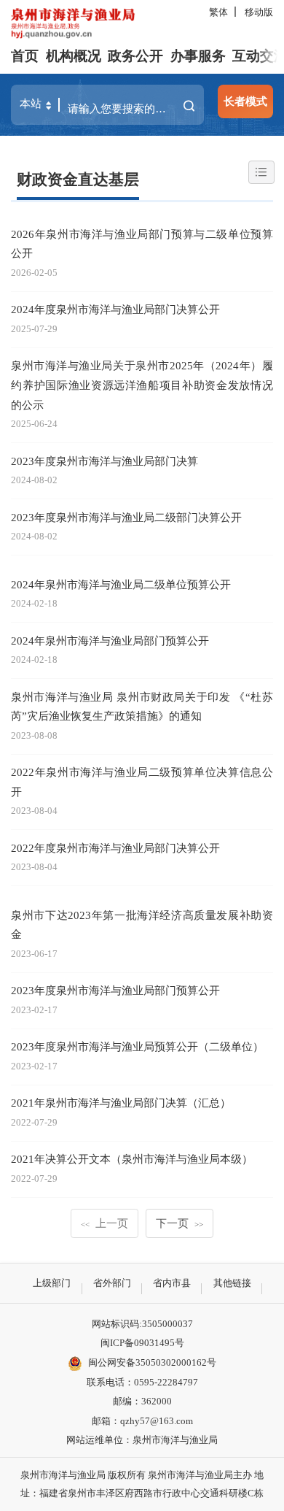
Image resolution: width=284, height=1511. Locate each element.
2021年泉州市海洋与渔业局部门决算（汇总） (121, 1102)
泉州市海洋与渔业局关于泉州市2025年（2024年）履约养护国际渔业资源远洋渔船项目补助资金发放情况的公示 (142, 384)
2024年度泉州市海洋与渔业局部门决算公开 (115, 309)
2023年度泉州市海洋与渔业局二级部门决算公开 (126, 517)
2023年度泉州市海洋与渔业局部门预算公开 (115, 990)
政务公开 (135, 56)
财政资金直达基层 (78, 179)
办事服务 (198, 56)
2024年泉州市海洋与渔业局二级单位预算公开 (121, 584)
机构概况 (73, 56)
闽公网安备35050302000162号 (152, 1362)
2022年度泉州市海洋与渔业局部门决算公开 (115, 848)
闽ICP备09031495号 (142, 1342)
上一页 (104, 1223)
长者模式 (245, 101)
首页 (25, 56)
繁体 (218, 12)
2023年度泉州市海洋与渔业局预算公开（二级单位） (137, 1046)
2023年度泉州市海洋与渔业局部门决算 (104, 461)
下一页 (179, 1223)
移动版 (259, 12)
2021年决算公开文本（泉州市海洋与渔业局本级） (132, 1159)
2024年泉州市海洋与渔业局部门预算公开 (110, 640)
